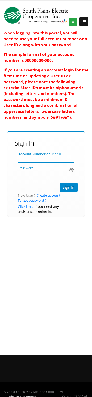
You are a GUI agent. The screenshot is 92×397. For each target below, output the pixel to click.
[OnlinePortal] (36, 15)
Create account (48, 195)
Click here (25, 206)
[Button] (83, 21)
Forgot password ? (32, 200)
